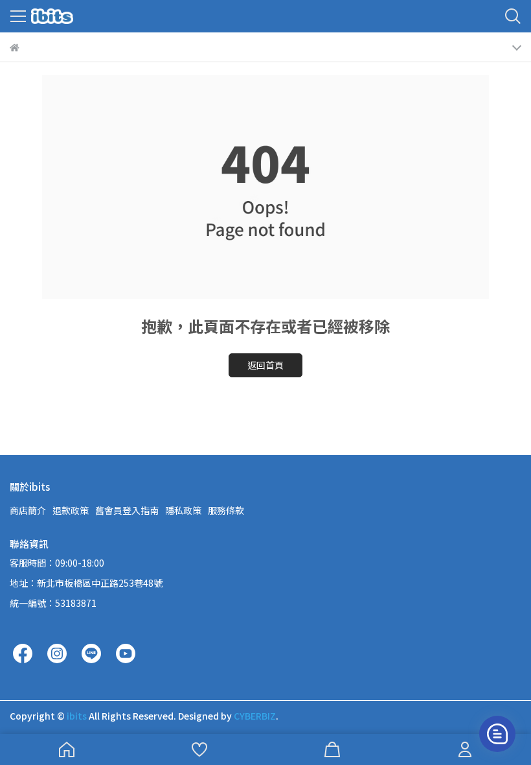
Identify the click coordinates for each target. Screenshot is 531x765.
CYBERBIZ (255, 715)
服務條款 (226, 510)
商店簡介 (28, 510)
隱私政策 (183, 510)
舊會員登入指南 (127, 510)
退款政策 (70, 510)
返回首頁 (265, 365)
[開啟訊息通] (497, 734)
